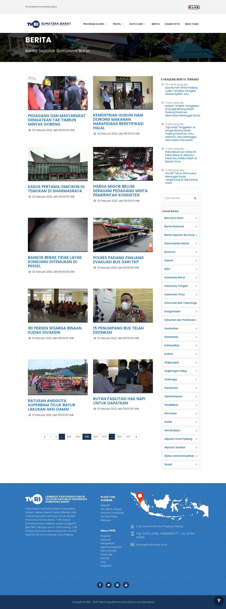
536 (95, 437)
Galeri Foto (172, 24)
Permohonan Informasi (109, 552)
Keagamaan (172, 311)
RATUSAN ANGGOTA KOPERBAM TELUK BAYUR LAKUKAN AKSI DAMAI (51, 405)
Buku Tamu (192, 24)
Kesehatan (171, 328)
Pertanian (170, 413)
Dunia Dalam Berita (176, 243)
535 (87, 437)
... (62, 437)
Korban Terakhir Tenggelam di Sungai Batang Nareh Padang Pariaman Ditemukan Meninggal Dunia (182, 110)
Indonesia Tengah (176, 286)
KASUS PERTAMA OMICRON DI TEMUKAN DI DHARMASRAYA (56, 189)
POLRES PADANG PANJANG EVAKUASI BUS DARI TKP (118, 260)
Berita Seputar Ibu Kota (179, 235)
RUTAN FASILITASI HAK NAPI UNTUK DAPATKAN (119, 401)
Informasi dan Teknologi (180, 303)
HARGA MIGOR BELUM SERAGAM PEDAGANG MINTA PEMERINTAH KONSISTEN (120, 191)
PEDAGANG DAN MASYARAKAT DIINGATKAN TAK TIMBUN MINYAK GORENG (57, 120)
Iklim (167, 269)
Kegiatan (106, 565)
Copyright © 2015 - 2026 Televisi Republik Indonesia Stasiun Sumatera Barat (113, 602)
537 (104, 437)
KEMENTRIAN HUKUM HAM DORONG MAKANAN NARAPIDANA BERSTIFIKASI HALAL (118, 121)
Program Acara (94, 24)
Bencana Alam (173, 218)
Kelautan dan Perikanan (179, 320)
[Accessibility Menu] (219, 600)
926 (119, 437)
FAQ (103, 562)
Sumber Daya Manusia (109, 518)
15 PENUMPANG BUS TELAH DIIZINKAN (118, 330)
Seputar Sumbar (174, 447)
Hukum (168, 260)
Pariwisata (171, 388)
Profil (117, 24)
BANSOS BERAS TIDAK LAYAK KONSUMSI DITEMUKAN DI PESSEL (55, 262)
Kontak (105, 558)
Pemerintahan (173, 396)
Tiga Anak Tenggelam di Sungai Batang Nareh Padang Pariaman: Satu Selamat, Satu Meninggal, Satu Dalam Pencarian (181, 134)
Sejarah (105, 505)
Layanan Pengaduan (108, 541)
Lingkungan (171, 362)
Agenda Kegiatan (111, 547)
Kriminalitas (171, 345)
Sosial (168, 464)
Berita (156, 24)
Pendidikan (171, 405)
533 (69, 437)
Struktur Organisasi (112, 512)
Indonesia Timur (174, 294)
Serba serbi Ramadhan (179, 456)
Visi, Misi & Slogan (111, 509)
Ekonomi (169, 252)
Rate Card (137, 24)
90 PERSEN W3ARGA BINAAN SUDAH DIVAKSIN (55, 330)
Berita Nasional (174, 226)
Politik (168, 422)
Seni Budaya (172, 430)
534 (78, 437)
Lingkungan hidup (175, 371)
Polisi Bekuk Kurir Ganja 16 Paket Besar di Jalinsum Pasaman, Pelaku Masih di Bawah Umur (181, 156)
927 (128, 437)
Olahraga (170, 379)
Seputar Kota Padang (178, 439)
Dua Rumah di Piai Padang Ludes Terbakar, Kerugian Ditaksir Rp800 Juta (181, 91)
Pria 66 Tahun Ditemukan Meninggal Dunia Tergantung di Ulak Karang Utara (181, 178)
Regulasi (106, 536)
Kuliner (168, 354)
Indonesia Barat (174, 277)
